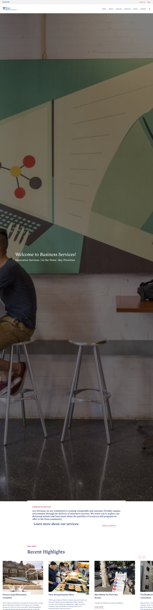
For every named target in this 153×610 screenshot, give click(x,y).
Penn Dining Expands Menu (61, 594)
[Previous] (139, 557)
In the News (48, 260)
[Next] (143, 557)
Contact (143, 9)
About (111, 9)
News (136, 9)
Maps (148, 2)
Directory (142, 2)
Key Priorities (66, 260)
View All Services (109, 525)
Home (104, 9)
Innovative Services (27, 260)
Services (127, 9)
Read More (99, 607)
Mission (119, 9)
